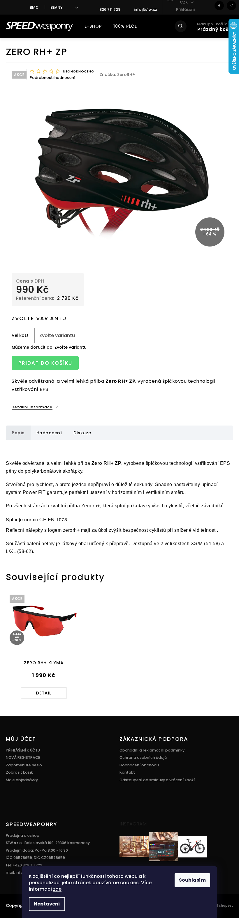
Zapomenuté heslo (24, 765)
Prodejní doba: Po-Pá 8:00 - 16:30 (37, 850)
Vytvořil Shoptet (219, 905)
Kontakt (127, 772)
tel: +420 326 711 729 (24, 865)
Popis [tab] (18, 433)
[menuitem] (93, 26)
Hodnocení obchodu (139, 765)
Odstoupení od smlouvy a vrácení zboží (157, 779)
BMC (34, 7)
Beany (56, 7)
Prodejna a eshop (22, 835)
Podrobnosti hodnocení (52, 77)
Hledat (185, 26)
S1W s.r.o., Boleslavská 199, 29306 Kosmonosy (48, 842)
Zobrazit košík (19, 772)
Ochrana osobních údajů (143, 757)
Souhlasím (192, 880)
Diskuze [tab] (82, 433)
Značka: (117, 74)
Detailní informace (32, 407)
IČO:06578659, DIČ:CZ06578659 (35, 857)
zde (57, 889)
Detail (44, 693)
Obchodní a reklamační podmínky (151, 750)
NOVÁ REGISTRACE (23, 757)
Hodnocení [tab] (49, 433)
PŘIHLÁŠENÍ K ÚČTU (23, 750)
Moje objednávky (22, 779)
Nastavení (47, 904)
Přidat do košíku (45, 362)
